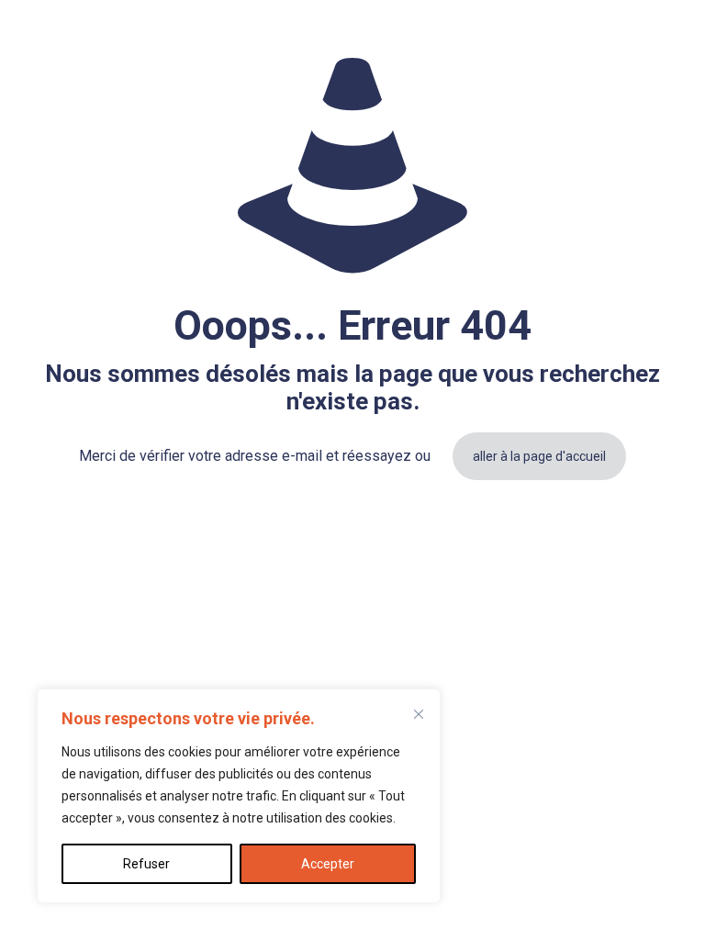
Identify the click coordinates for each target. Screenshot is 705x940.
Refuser (146, 863)
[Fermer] (418, 714)
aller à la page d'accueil (539, 456)
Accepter (327, 863)
